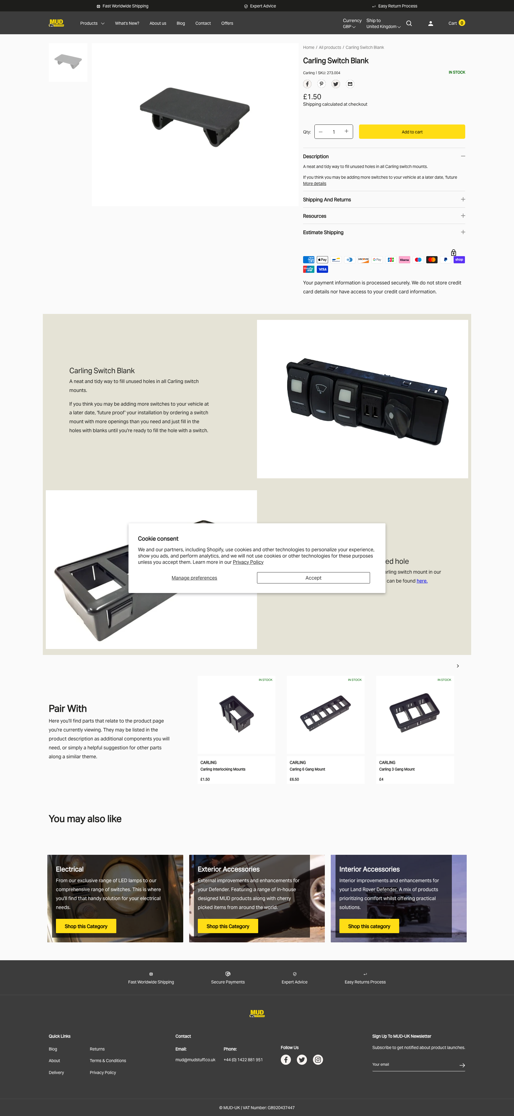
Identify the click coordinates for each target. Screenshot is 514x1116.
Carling (309, 72)
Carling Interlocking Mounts (222, 768)
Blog (181, 23)
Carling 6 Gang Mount (307, 768)
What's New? (127, 23)
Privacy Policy (248, 561)
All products (330, 47)
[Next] (458, 666)
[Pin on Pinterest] (321, 83)
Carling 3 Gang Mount (397, 768)
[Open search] (409, 23)
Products (89, 23)
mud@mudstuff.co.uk (195, 1059)
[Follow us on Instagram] (318, 1061)
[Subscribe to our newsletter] (462, 1064)
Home (308, 47)
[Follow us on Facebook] (286, 1061)
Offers (227, 23)
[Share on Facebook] (307, 85)
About (54, 1060)
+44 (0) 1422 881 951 (243, 1059)
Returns (97, 1048)
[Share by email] (350, 83)
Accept (313, 577)
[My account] (430, 23)
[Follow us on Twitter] (302, 1061)
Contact (203, 23)
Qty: (307, 131)
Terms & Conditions (108, 1060)
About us (158, 23)
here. (422, 580)
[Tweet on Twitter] (336, 85)
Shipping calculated (323, 103)
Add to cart (412, 131)
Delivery (56, 1072)
